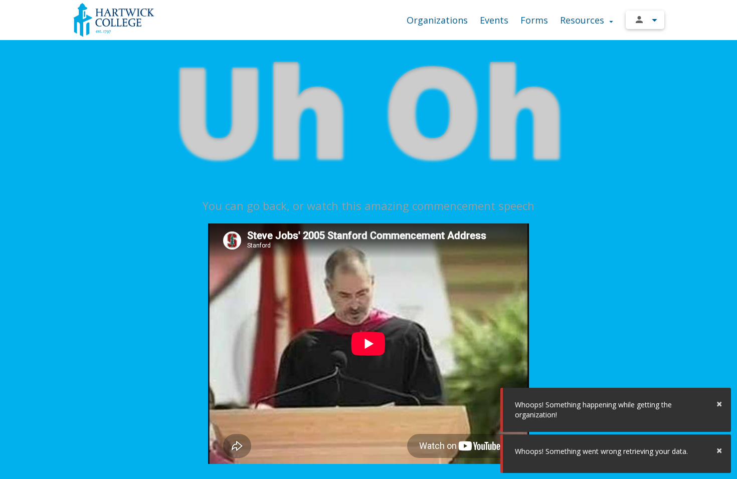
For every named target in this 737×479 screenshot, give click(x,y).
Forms (534, 20)
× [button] (719, 403)
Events (494, 20)
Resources (583, 20)
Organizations (437, 20)
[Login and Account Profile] (645, 20)
